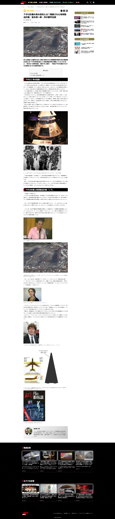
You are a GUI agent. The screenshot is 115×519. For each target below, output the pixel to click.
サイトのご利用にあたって (57, 513)
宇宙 (32, 22)
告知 (78, 2)
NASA (36, 22)
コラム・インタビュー (69, 2)
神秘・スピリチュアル (56, 2)
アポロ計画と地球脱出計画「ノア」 (37, 75)
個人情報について (67, 513)
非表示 (46, 70)
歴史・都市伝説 (44, 2)
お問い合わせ (74, 513)
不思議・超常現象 (33, 2)
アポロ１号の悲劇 (34, 73)
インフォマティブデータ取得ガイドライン (85, 513)
